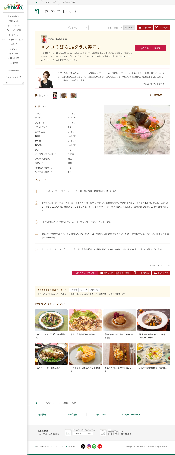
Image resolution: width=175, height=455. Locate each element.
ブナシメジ (94, 290)
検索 (129, 27)
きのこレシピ (13, 21)
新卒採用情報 (13, 70)
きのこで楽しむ (14, 25)
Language (13, 63)
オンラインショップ (14, 77)
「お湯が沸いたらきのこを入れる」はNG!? (87, 294)
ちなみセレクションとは (153, 84)
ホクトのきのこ (14, 16)
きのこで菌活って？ (117, 294)
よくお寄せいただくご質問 (49, 434)
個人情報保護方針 (42, 446)
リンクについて (58, 446)
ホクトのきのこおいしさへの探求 (52, 294)
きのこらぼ (13, 53)
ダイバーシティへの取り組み (13, 39)
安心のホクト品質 (14, 30)
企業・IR (13, 44)
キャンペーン (13, 35)
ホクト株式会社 (36, 2)
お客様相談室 (13, 58)
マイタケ (83, 290)
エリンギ (73, 290)
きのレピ (13, 49)
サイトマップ (72, 446)
